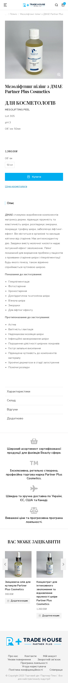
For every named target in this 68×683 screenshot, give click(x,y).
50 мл (10, 164)
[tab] (34, 203)
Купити (36, 177)
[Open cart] (63, 5)
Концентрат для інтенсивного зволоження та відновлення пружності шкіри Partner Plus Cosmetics (46, 593)
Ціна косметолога (16, 186)
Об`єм (8, 158)
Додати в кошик (19, 600)
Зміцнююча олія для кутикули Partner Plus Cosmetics (18, 585)
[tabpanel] (34, 295)
